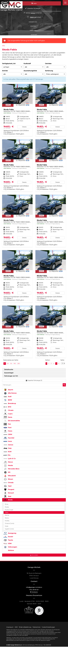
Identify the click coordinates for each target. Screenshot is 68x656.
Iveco (10, 441)
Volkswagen (12, 547)
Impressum (9, 627)
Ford (9, 427)
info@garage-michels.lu (34, 587)
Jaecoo (10, 445)
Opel (10, 486)
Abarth (10, 390)
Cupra (10, 414)
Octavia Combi (9, 523)
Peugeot (11, 489)
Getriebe (48, 63)
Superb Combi (9, 529)
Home (33, 13)
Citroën (10, 410)
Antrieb (5, 71)
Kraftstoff (27, 63)
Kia (9, 455)
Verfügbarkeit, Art (9, 63)
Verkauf (33, 17)
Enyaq (7, 507)
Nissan (10, 479)
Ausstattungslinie (30, 71)
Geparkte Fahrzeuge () (35, 380)
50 (11, 363)
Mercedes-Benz (13, 469)
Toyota (10, 540)
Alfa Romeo (12, 393)
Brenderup (12, 403)
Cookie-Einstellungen (48, 627)
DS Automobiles (14, 420)
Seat (9, 496)
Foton (10, 431)
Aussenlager (9, 373)
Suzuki (10, 536)
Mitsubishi (12, 476)
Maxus (10, 462)
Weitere (11, 550)
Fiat (9, 424)
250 (18, 363)
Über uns (33, 30)
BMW (10, 400)
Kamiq (7, 515)
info (3, 46)
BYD (9, 407)
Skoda (10, 500)
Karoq (7, 518)
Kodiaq (7, 520)
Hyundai (11, 438)
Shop (35, 3)
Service (33, 26)
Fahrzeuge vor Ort (11, 376)
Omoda (10, 482)
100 (15, 363)
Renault (11, 493)
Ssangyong (12, 533)
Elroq (6, 504)
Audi (9, 396)
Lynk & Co (11, 458)
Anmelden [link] (35, 555)
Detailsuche (8, 369)
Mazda (10, 465)
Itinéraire (35, 592)
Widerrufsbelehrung (25, 627)
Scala (6, 526)
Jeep (10, 448)
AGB (16, 627)
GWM (10, 434)
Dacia (10, 417)
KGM (9, 451)
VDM (10, 543)
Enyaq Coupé (9, 510)
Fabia (6, 512)
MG (9, 472)
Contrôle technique (33, 8)
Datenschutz (36, 627)
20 (8, 363)
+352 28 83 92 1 (34, 589)
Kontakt (34, 34)
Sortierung (49, 71)
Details (24, 127)
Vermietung (33, 22)
